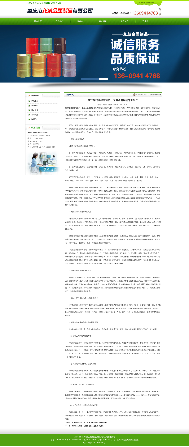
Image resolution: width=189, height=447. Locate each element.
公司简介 (125, 21)
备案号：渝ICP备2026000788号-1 (95, 443)
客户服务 (103, 21)
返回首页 (142, 2)
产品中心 (59, 21)
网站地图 (150, 2)
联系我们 (146, 21)
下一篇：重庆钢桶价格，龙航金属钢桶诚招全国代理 (84, 426)
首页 (151, 95)
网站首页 (38, 21)
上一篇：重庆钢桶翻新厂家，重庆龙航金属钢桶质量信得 (86, 423)
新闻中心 (81, 21)
